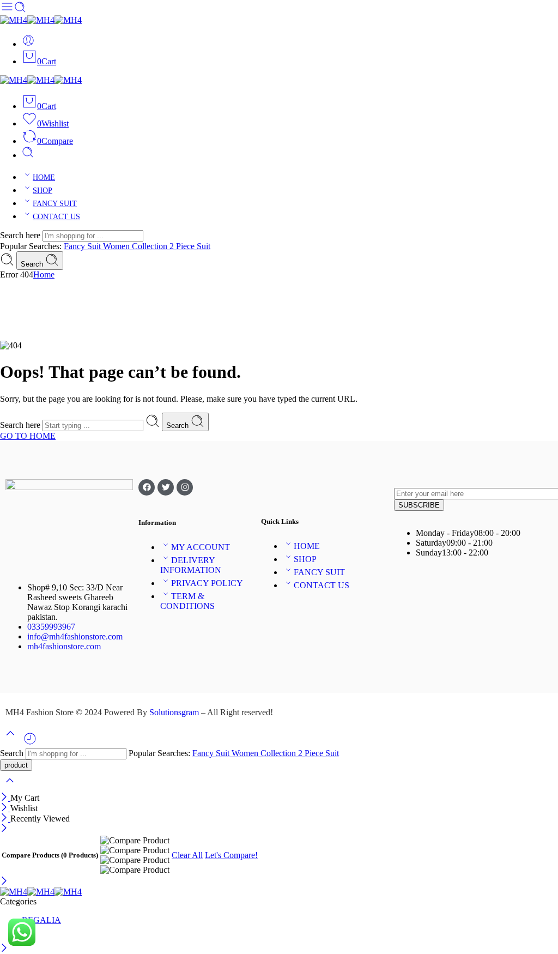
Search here (21, 235)
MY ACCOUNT (200, 547)
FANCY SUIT (55, 204)
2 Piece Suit (189, 246)
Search (33, 264)
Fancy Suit (83, 246)
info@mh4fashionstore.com (75, 636)
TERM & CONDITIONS (187, 601)
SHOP (42, 190)
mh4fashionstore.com (64, 646)
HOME (44, 177)
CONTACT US (56, 217)
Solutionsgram (174, 712)
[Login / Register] (28, 44)
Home (43, 274)
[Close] (5, 797)
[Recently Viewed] (30, 742)
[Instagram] (185, 487)
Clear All (187, 855)
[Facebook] (146, 487)
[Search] (28, 155)
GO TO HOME (28, 435)
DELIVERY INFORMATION (190, 565)
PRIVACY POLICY (207, 583)
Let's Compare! (231, 855)
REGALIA (41, 920)
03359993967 (51, 626)
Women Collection (136, 246)
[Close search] (10, 787)
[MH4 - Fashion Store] (41, 20)
